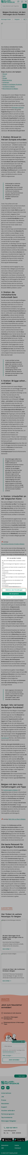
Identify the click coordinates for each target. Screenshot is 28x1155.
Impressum (8, 597)
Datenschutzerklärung (17, 597)
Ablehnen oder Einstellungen (14, 590)
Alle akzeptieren (14, 594)
